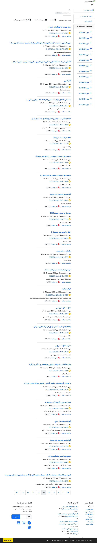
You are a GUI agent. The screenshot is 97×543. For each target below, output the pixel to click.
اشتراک (16, 516)
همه (52, 19)
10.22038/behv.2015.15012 (58, 162)
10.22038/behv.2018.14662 (58, 427)
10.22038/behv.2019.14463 (58, 238)
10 (49, 492)
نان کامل (75, 533)
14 (28, 492)
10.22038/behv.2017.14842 (58, 124)
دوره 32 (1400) (84, 60)
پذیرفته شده (40, 19)
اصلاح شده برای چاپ (21, 19)
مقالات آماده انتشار (86, 16)
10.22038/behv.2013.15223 (58, 481)
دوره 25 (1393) (84, 99)
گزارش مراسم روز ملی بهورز (60, 194)
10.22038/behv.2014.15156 (58, 219)
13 (33, 492)
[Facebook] (29, 523)
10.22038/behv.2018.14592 (58, 257)
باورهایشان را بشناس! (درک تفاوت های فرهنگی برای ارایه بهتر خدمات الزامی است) (40, 43)
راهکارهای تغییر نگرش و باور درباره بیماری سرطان (52, 326)
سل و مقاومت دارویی (63, 345)
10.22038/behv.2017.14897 (58, 200)
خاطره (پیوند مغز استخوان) (61, 232)
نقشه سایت (89, 524)
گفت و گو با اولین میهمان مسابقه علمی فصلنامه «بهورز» (68, 515)
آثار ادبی (67, 80)
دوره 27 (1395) (84, 88)
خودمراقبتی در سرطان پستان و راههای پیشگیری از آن (51, 118)
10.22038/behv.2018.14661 (58, 68)
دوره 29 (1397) (84, 76)
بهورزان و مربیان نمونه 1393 (60, 213)
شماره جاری (88, 21)
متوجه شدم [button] (7, 540)
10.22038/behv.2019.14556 (58, 105)
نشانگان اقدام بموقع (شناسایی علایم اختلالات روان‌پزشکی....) (48, 99)
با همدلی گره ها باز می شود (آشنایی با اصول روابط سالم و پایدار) (47, 383)
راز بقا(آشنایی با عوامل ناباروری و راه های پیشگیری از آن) (50, 364)
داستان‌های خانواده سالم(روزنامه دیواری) (55, 175)
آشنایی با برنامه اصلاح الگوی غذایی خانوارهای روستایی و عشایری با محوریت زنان (42, 61)
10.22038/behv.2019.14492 (58, 408)
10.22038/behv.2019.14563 (58, 446)
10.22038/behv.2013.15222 (58, 143)
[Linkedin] (18, 523)
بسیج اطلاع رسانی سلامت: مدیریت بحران (70, 530)
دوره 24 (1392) (84, 104)
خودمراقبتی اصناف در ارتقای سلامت (57, 270)
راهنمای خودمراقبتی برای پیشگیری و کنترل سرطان (70, 507)
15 (23, 492)
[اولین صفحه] (68, 492)
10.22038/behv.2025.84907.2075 (56, 389)
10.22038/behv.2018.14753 (58, 332)
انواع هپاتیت (66, 288)
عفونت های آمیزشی (63, 307)
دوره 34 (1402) (84, 49)
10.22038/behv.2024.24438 (58, 370)
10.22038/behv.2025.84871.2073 (56, 49)
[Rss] (29, 527)
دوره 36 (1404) (84, 38)
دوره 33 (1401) (84, 54)
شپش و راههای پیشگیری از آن (59, 456)
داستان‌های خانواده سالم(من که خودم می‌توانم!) (53, 156)
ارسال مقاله (89, 519)
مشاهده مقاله (66, 36)
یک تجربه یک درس (64, 251)
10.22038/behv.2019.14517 (58, 313)
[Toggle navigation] (49, 4)
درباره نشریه (89, 511)
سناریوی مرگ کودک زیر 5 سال (60, 27)
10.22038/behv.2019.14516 (58, 33)
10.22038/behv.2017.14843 (58, 462)
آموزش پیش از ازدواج (63, 421)
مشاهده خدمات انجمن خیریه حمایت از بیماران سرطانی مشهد (68, 522)
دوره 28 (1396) (84, 82)
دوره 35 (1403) (84, 43)
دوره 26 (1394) (84, 93)
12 (39, 492)
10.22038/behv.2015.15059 (58, 276)
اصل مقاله (51, 36)
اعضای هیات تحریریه (89, 515)
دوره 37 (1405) (84, 32)
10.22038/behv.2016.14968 (58, 181)
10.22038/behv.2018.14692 (58, 351)
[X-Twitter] (23, 523)
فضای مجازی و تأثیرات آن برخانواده (58, 402)
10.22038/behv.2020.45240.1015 (56, 295)
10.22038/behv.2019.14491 (58, 87)
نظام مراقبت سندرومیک (62, 137)
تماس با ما (90, 521)
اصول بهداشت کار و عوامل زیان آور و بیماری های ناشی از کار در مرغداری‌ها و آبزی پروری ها (38, 475)
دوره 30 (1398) (84, 71)
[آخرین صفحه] (17, 492)
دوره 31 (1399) (84, 65)
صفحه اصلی (89, 509)
